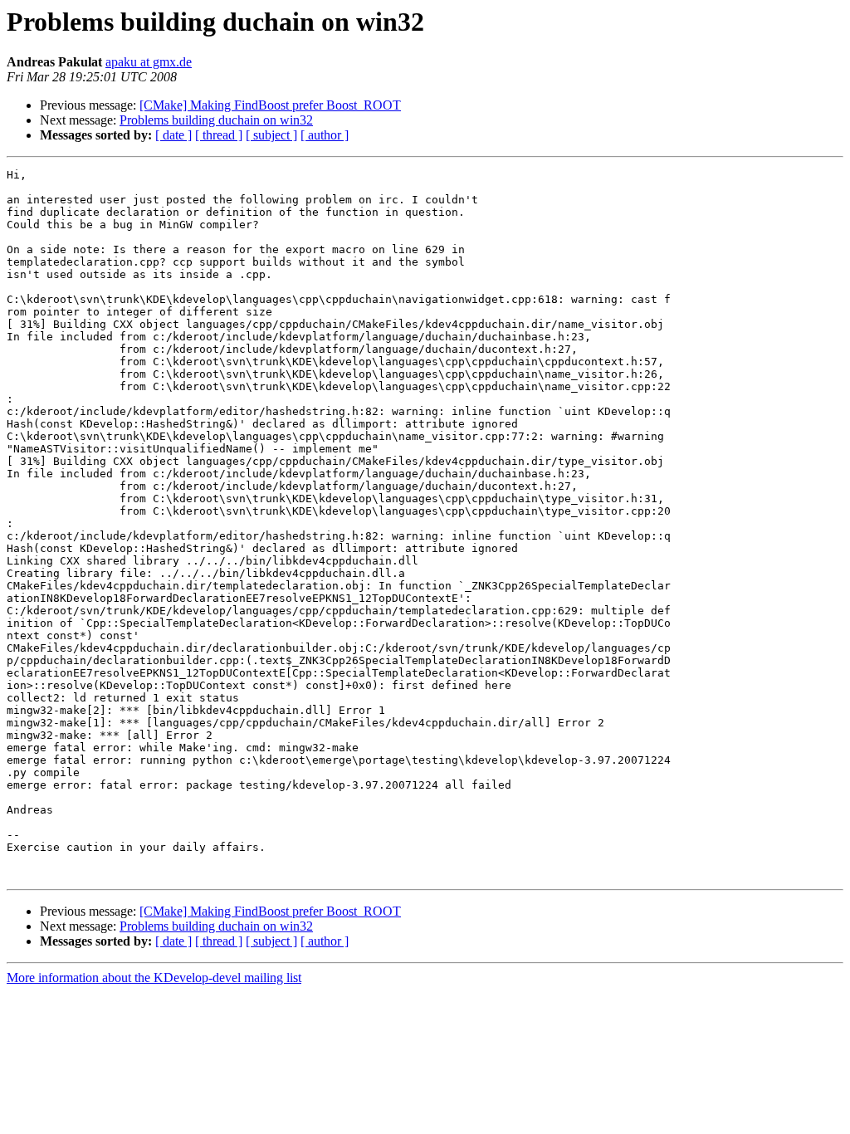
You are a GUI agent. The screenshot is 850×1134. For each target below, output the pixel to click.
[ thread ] (218, 135)
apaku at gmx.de (148, 62)
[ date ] (173, 135)
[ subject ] (271, 135)
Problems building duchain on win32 (216, 120)
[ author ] (324, 135)
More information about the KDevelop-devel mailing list (154, 977)
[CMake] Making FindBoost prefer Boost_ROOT (270, 105)
